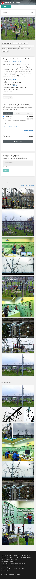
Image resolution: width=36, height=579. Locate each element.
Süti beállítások (5, 570)
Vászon (18, 113)
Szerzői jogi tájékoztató (8, 567)
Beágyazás (8, 98)
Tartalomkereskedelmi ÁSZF (23, 557)
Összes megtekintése (28, 185)
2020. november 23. (15, 61)
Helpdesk (4, 568)
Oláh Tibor (12, 79)
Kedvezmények (27, 130)
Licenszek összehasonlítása (11, 126)
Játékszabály (21, 567)
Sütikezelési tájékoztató (21, 568)
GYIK (10, 568)
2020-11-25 (15, 86)
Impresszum (26, 555)
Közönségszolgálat (6, 557)
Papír (28, 113)
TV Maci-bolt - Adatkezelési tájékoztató (12, 565)
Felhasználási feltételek (8, 561)
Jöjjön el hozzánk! (6, 555)
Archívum (13, 2)
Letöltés (8, 113)
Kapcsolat (17, 555)
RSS (29, 567)
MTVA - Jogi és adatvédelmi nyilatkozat (13, 563)
